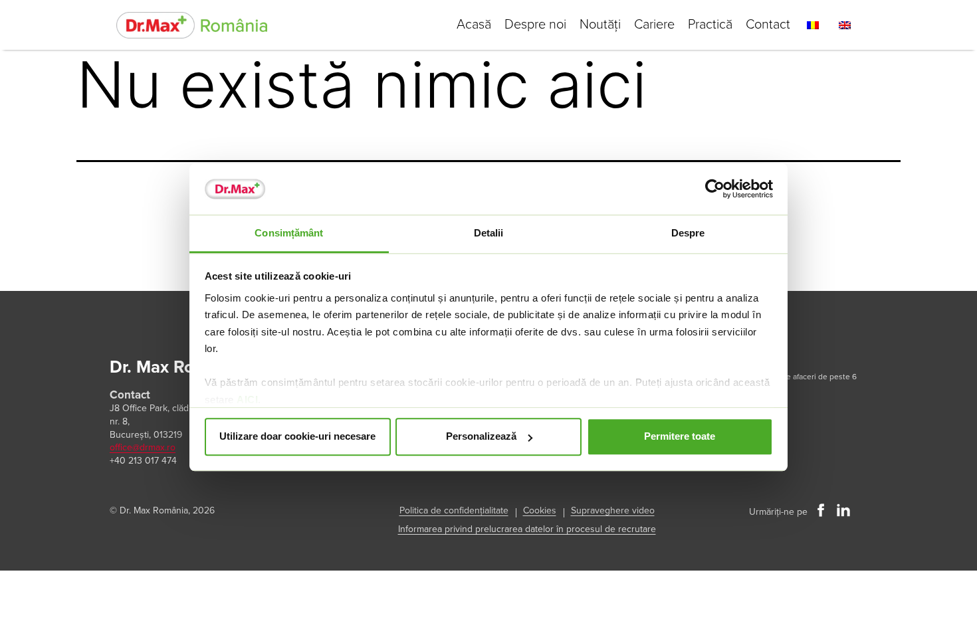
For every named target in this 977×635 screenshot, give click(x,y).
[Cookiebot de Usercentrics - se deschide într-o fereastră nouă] (715, 189)
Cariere (654, 25)
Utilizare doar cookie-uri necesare (297, 436)
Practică (710, 25)
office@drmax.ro (142, 447)
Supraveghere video (613, 510)
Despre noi (535, 25)
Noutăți (600, 25)
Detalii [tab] (489, 232)
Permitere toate (679, 436)
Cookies (539, 510)
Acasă (474, 25)
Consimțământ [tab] (289, 232)
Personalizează (481, 436)
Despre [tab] (688, 232)
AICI (247, 399)
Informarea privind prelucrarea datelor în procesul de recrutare (527, 529)
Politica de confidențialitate (453, 510)
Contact (768, 25)
